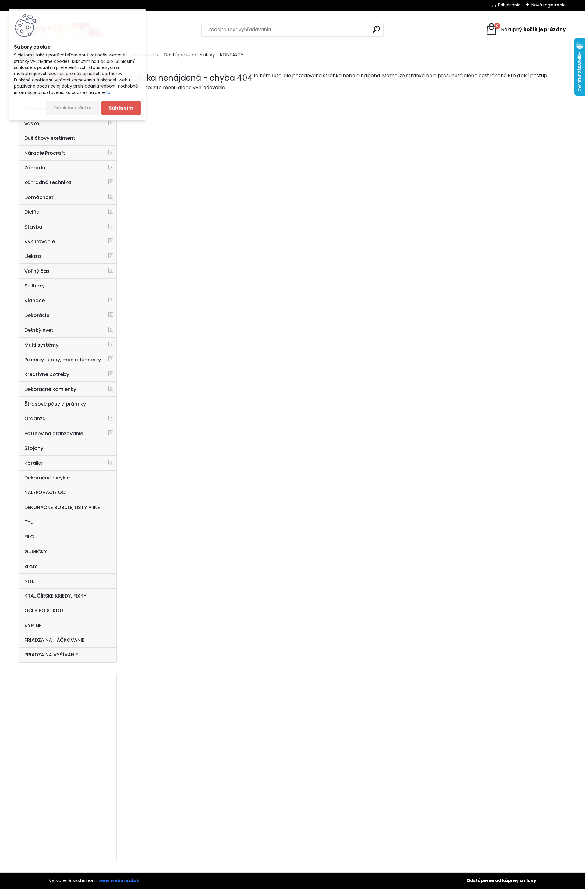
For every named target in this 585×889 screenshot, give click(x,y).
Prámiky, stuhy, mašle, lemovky (62, 359)
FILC (29, 536)
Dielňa (32, 211)
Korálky (33, 463)
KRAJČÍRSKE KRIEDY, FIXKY (55, 595)
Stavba (33, 226)
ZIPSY (30, 566)
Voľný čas (37, 271)
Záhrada (34, 167)
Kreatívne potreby (46, 374)
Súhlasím (121, 107)
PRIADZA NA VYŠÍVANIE (51, 654)
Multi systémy (41, 345)
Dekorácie (36, 315)
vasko (31, 123)
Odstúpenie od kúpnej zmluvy (501, 880)
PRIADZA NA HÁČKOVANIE (54, 640)
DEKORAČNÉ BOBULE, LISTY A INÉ (62, 507)
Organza (35, 418)
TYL (28, 522)
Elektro (32, 256)
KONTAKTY (231, 55)
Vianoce (34, 300)
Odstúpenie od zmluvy (189, 55)
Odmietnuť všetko (72, 108)
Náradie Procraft (44, 153)
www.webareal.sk (118, 880)
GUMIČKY (35, 551)
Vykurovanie (39, 241)
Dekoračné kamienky (50, 389)
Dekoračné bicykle (47, 477)
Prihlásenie (509, 5)
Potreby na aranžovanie (53, 433)
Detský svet (38, 330)
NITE (29, 581)
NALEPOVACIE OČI (45, 492)
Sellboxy (34, 285)
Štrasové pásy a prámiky (55, 403)
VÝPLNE (32, 625)
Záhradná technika (47, 182)
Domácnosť (38, 197)
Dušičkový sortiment (49, 138)
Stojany (33, 448)
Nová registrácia (548, 5)
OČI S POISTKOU (43, 610)
